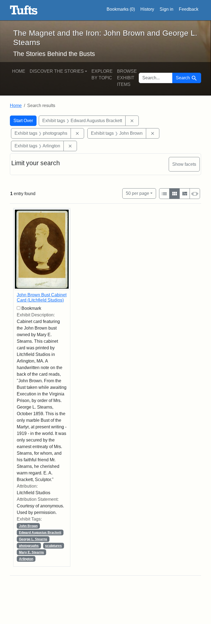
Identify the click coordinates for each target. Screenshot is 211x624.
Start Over (23, 120)
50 (137, 193)
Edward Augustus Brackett (40, 533)
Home (18, 71)
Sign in (166, 9)
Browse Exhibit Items (127, 78)
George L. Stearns (33, 539)
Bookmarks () (121, 9)
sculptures (53, 546)
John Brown (28, 526)
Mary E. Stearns (31, 552)
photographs (29, 546)
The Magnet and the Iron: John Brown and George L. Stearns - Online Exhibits (24, 10)
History (147, 9)
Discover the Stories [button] (57, 71)
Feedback (188, 9)
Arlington (26, 559)
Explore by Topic (102, 74)
